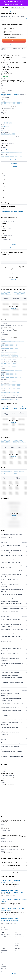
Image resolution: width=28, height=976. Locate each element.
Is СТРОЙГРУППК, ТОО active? (9, 862)
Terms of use (3, 966)
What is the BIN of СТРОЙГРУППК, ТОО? (11, 865)
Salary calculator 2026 (19, 934)
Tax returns (14, 166)
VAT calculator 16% (19, 938)
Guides (16, 945)
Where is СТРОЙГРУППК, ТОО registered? (11, 872)
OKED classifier (18, 941)
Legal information (4, 964)
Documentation (18, 952)
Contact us (3, 954)
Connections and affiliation (6, 938)
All (10, 537)
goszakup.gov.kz (4, 136)
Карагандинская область (15, 11)
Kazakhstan (4, 11)
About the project (4, 950)
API (15, 950)
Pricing (2, 941)
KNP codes (17, 943)
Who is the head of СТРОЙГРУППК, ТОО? (11, 868)
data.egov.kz (11, 136)
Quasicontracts (14, 247)
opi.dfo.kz (3, 433)
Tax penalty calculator (19, 936)
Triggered (4, 537)
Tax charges (14, 163)
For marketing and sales (6, 936)
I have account (14, 44)
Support (2, 952)
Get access (14, 41)
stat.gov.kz (24, 57)
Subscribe (13, 279)
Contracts (14, 244)
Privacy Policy (4, 968)
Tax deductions (14, 159)
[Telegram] (1, 971)
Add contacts (17, 136)
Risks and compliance (5, 934)
